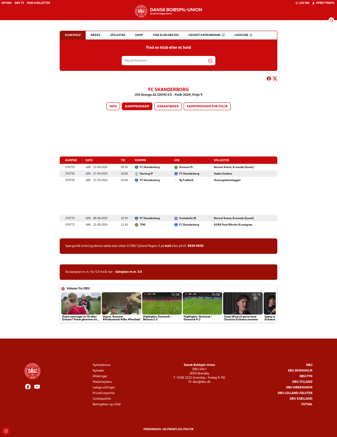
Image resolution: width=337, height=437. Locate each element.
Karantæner (168, 106)
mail (168, 246)
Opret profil (325, 3)
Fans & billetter (38, 3)
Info (113, 106)
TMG (143, 225)
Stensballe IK (187, 218)
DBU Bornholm (300, 370)
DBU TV (19, 3)
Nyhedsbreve (102, 365)
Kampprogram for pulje (207, 106)
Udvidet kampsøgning (205, 35)
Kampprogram (137, 106)
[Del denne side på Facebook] (269, 79)
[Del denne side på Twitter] (275, 79)
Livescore (241, 35)
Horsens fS (186, 167)
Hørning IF (146, 174)
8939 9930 (196, 246)
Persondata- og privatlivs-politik (168, 429)
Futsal (306, 404)
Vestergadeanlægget (227, 180)
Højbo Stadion (223, 174)
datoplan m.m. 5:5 (128, 272)
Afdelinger (100, 376)
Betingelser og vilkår (107, 404)
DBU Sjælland (301, 398)
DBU (309, 365)
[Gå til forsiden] (168, 11)
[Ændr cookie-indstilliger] (6, 431)
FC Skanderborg (150, 167)
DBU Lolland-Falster (295, 393)
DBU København (299, 387)
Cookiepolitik (102, 398)
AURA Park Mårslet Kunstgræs (233, 225)
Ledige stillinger (104, 387)
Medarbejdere (102, 382)
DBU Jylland (302, 382)
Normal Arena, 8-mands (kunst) (234, 167)
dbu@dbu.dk (201, 382)
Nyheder (98, 370)
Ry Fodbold (186, 180)
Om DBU (6, 3)
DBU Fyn (305, 376)
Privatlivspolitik (104, 393)
